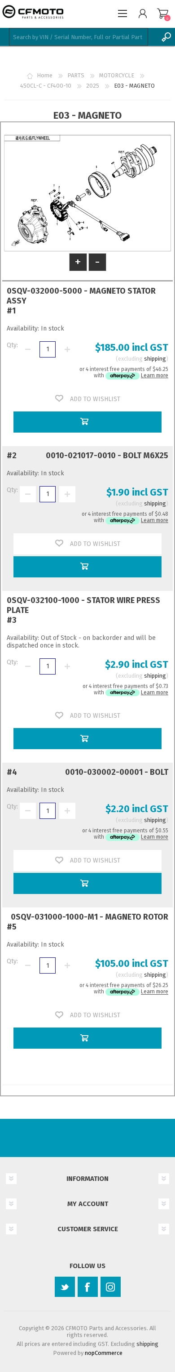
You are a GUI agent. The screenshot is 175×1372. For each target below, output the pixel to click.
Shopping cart (163, 13)
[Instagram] (111, 1287)
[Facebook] (88, 1287)
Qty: (12, 345)
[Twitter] (65, 1287)
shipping (155, 358)
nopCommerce (103, 1353)
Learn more (154, 375)
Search (166, 37)
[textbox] (78, 37)
